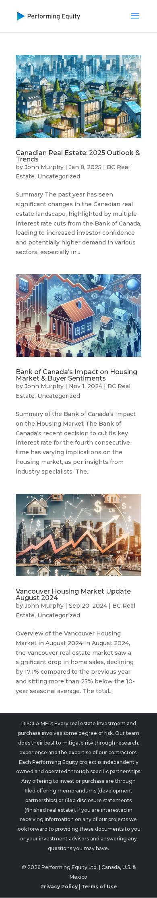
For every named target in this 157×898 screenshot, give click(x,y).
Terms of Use (99, 887)
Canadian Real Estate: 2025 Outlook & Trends (78, 156)
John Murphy (44, 167)
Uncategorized (58, 176)
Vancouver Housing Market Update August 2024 (73, 595)
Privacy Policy (59, 887)
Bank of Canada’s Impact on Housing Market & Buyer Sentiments (76, 375)
